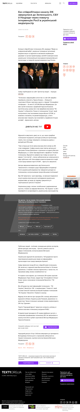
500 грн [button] (30, 226)
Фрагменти (28, 376)
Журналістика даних (47, 372)
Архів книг (28, 395)
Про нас (27, 372)
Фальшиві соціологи (47, 376)
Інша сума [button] (47, 226)
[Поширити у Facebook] (27, 36)
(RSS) (30, 374)
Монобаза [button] (45, 234)
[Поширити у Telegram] (33, 36)
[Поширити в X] (30, 36)
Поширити (21, 36)
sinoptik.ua (66, 157)
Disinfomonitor (46, 380)
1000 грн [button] (38, 226)
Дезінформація (46, 378)
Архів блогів (28, 393)
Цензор (20, 94)
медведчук (31, 347)
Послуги (44, 374)
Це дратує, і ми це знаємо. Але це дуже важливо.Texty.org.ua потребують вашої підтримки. (34, 201)
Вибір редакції (29, 380)
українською (20, 403)
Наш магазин (29, 389)
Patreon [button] (22, 234)
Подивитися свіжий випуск (67, 384)
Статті (26, 374)
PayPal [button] (55, 234)
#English (27, 382)
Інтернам (44, 382)
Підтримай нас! (29, 387)
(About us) (33, 372)
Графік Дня (28, 391)
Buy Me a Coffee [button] (34, 234)
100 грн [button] (22, 226)
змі (25, 347)
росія (20, 347)
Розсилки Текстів (30, 378)
